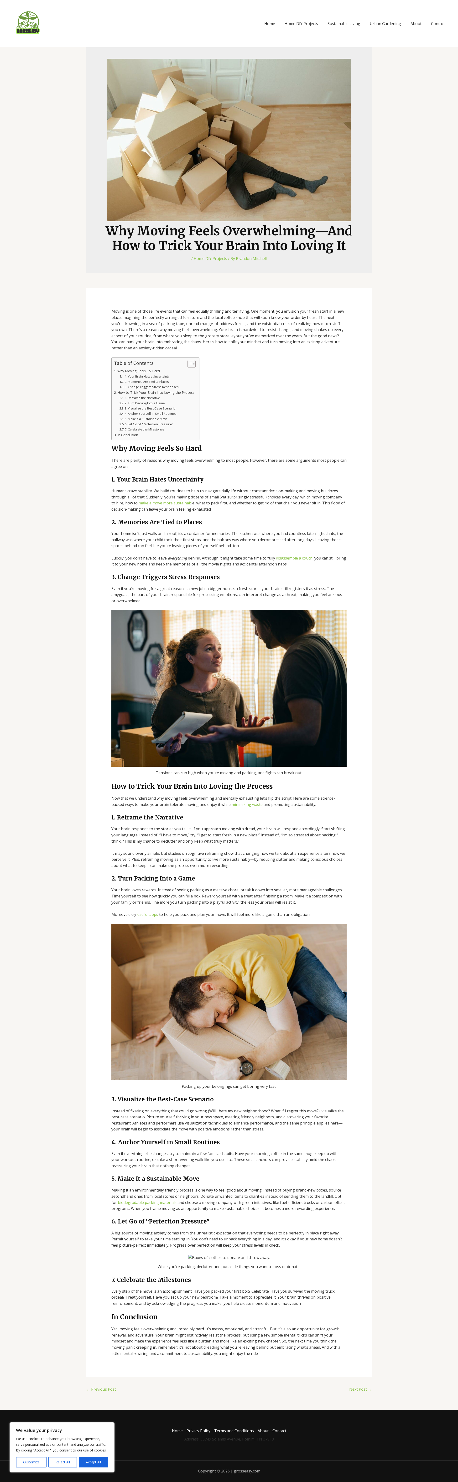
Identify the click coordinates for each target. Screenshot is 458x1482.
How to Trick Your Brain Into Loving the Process (155, 392)
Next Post (360, 1389)
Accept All (93, 1462)
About (416, 23)
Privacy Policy (198, 1430)
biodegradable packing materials (147, 1202)
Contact (438, 23)
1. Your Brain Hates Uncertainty (147, 376)
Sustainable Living (344, 23)
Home (269, 23)
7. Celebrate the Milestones (144, 429)
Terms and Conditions (234, 1430)
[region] (62, 1447)
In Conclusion (127, 435)
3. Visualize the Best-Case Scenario (150, 408)
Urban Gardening (385, 23)
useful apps (147, 914)
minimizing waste (247, 804)
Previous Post (101, 1389)
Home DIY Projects (301, 23)
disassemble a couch (294, 558)
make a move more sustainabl (165, 503)
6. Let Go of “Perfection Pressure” (149, 424)
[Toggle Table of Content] (189, 364)
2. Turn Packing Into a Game (145, 403)
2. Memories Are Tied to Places (147, 381)
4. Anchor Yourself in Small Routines (151, 413)
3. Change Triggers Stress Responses (152, 387)
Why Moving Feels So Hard (138, 371)
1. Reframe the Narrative (142, 398)
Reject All (63, 1462)
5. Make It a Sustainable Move (146, 419)
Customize (31, 1462)
